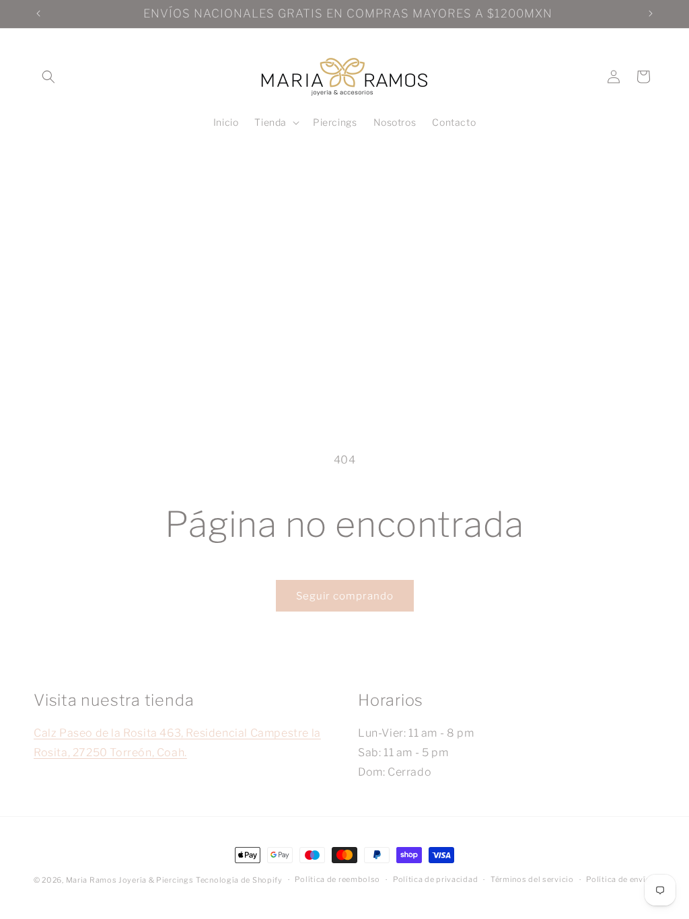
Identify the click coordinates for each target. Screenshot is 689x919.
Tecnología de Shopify (239, 880)
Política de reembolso (337, 879)
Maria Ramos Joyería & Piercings (130, 880)
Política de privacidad (435, 879)
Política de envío (618, 879)
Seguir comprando (345, 596)
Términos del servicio (532, 879)
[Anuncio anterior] (38, 13)
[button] (48, 76)
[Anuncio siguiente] (650, 13)
